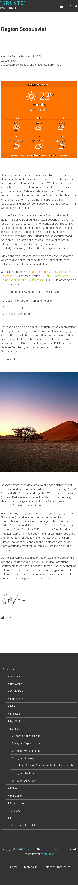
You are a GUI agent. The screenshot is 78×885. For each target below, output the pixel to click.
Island (13, 706)
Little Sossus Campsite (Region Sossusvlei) (46, 765)
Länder (10, 669)
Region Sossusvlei (26, 758)
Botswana (16, 684)
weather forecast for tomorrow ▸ (39, 155)
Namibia (15, 728)
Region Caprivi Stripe (27, 743)
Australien (16, 676)
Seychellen (17, 803)
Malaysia (15, 713)
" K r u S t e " (13, 3)
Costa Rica (16, 691)
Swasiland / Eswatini (22, 825)
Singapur (15, 810)
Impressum (31, 867)
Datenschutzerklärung (57, 867)
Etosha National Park (27, 736)
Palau (13, 788)
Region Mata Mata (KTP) (29, 750)
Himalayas (52, 849)
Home (14, 867)
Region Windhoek (25, 780)
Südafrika (16, 818)
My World (15, 721)
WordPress (47, 853)
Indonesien (17, 698)
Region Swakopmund (28, 773)
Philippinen (16, 795)
